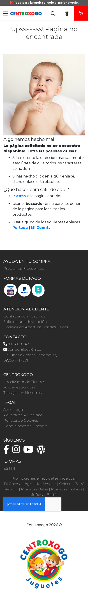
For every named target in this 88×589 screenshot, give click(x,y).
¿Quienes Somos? (19, 387)
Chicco (65, 484)
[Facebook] (7, 451)
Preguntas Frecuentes (23, 268)
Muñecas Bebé (34, 489)
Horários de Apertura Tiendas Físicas (35, 327)
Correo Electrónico (24, 349)
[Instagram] (17, 451)
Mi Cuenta (41, 227)
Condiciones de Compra (25, 426)
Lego (27, 484)
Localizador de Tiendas (24, 382)
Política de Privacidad (23, 415)
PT (13, 468)
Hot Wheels (45, 484)
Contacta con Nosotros (24, 316)
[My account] (67, 13)
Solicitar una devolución (25, 321)
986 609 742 (18, 344)
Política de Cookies (20, 420)
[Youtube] (29, 451)
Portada (20, 227)
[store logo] (26, 12)
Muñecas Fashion (66, 489)
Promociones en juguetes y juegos (43, 478)
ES (5, 468)
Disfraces (12, 484)
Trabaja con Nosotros (22, 392)
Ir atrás (19, 196)
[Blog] (42, 451)
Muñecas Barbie (44, 494)
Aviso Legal (13, 409)
